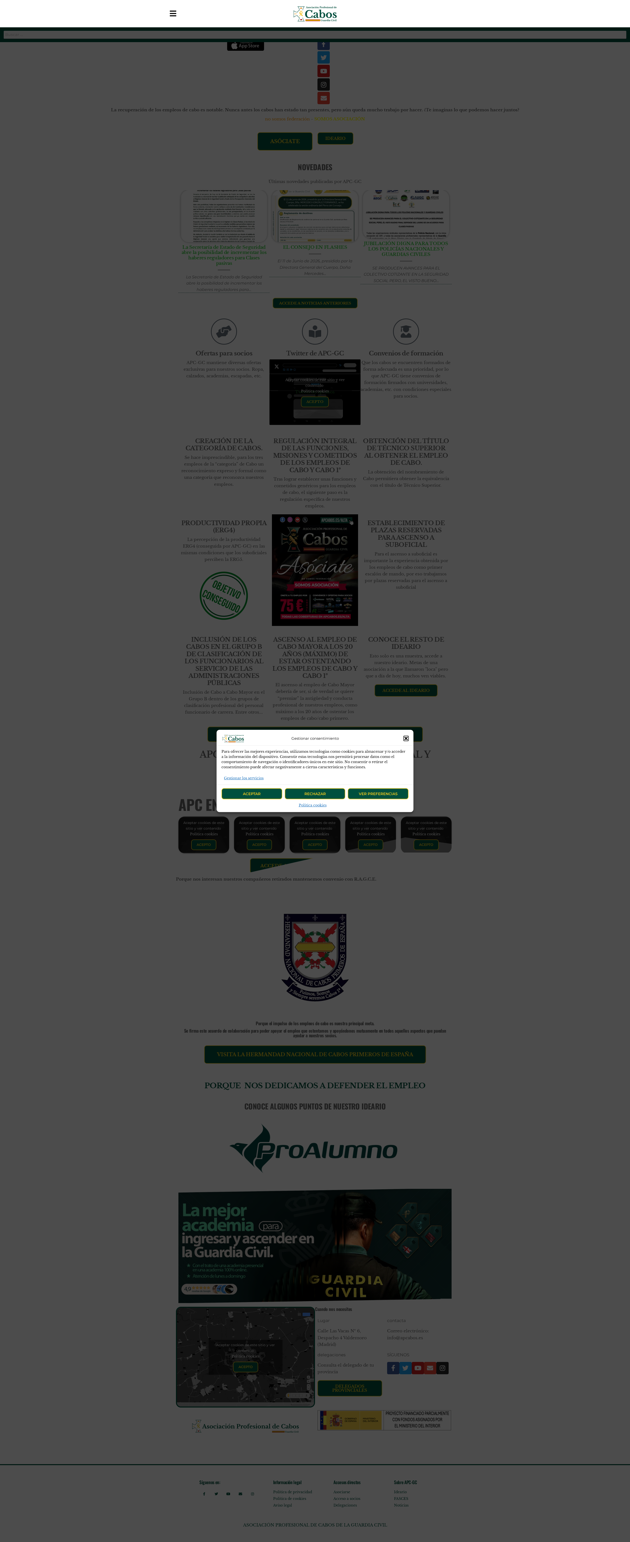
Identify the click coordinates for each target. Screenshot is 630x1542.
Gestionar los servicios (244, 778)
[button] (406, 738)
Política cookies (313, 805)
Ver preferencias (378, 793)
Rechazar (315, 793)
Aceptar (252, 793)
